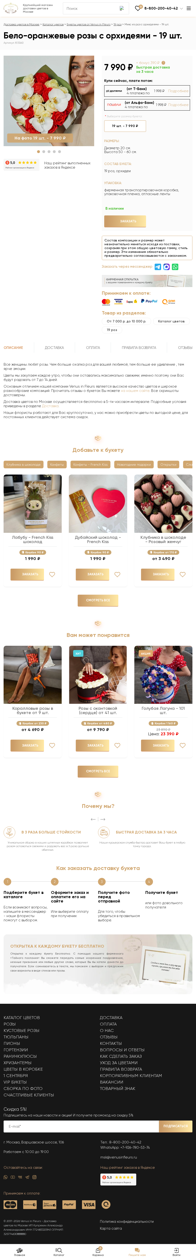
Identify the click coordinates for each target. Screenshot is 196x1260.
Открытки (168, 464)
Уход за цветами (119, 1062)
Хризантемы (18, 1062)
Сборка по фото (23, 1088)
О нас (107, 1030)
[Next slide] (102, 819)
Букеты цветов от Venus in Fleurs (88, 24)
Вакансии (111, 1082)
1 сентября (16, 1075)
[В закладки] (88, 62)
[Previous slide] (93, 819)
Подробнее (178, 91)
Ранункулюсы (20, 1056)
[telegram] (27, 1178)
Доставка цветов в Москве (21, 24)
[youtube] (13, 1178)
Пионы (12, 1043)
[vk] (20, 1178)
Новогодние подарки (134, 464)
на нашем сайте (135, 391)
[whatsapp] (5, 1178)
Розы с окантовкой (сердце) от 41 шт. (98, 710)
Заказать (128, 221)
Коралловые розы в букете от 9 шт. (32, 710)
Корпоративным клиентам (131, 1075)
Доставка (50, 406)
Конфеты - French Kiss (90, 464)
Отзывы (109, 1037)
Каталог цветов (53, 24)
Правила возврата (121, 1069)
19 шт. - (125, 126)
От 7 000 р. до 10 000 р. (126, 321)
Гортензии (16, 1049)
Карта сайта (111, 1228)
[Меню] (188, 8)
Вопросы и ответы (122, 1049)
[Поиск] (122, 8)
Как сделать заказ (121, 1056)
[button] (38, 151)
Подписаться (175, 1126)
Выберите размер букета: (124, 116)
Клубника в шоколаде (23, 464)
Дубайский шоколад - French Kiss (98, 539)
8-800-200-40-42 (125, 1142)
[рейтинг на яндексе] (21, 165)
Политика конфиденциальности (127, 1221)
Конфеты (57, 464)
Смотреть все (98, 600)
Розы (10, 1024)
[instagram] (34, 1178)
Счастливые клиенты (29, 1095)
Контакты (111, 1043)
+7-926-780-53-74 (135, 1147)
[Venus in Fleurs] (11, 12)
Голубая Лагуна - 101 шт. (163, 710)
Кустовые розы (21, 1030)
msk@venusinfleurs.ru (118, 1157)
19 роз (117, 24)
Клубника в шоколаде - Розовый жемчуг (163, 539)
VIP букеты (15, 1082)
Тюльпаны (16, 1037)
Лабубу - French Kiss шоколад (32, 539)
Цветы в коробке (23, 1069)
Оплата (108, 1024)
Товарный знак (117, 1088)
